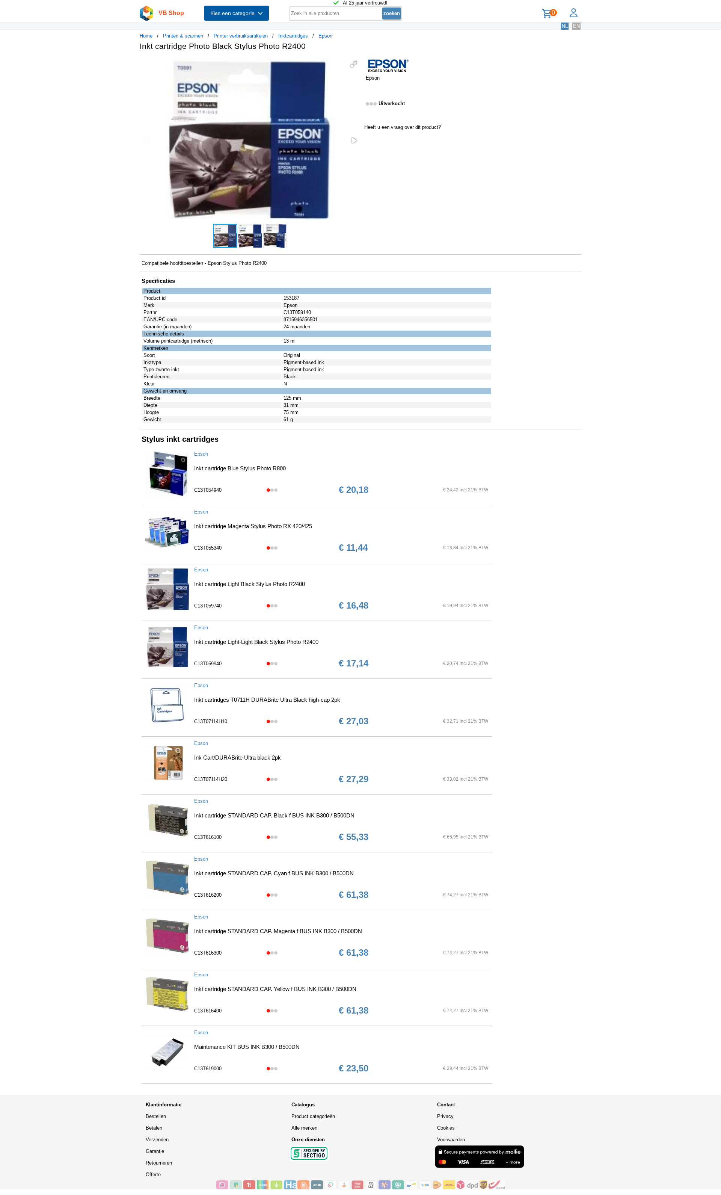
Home (146, 36)
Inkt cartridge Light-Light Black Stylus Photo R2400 (256, 642)
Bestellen (156, 1116)
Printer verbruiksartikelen (241, 36)
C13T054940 (208, 490)
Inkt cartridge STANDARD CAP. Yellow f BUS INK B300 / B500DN (275, 989)
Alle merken (304, 1128)
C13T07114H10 (210, 721)
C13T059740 (208, 606)
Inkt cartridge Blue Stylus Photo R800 (240, 468)
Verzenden (157, 1139)
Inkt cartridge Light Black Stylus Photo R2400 (249, 584)
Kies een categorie (234, 13)
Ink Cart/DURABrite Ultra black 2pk (237, 757)
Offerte (153, 1174)
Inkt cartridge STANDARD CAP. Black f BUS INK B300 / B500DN (274, 815)
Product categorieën (313, 1116)
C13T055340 (208, 548)
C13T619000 (208, 1068)
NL (565, 26)
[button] (354, 64)
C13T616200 (208, 895)
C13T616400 (208, 1011)
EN (576, 26)
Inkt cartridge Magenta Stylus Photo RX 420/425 (253, 526)
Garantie (155, 1151)
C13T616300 (208, 953)
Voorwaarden (451, 1139)
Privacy (445, 1116)
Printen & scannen (183, 36)
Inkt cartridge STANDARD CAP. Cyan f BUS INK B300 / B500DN (274, 873)
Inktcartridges (293, 36)
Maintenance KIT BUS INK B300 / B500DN (247, 1047)
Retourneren (159, 1163)
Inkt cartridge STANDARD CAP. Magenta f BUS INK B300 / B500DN (278, 931)
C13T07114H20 (210, 779)
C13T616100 (208, 837)
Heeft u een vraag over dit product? (402, 127)
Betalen (154, 1128)
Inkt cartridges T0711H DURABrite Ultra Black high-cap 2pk (267, 699)
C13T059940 (208, 663)
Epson (325, 36)
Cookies (446, 1128)
